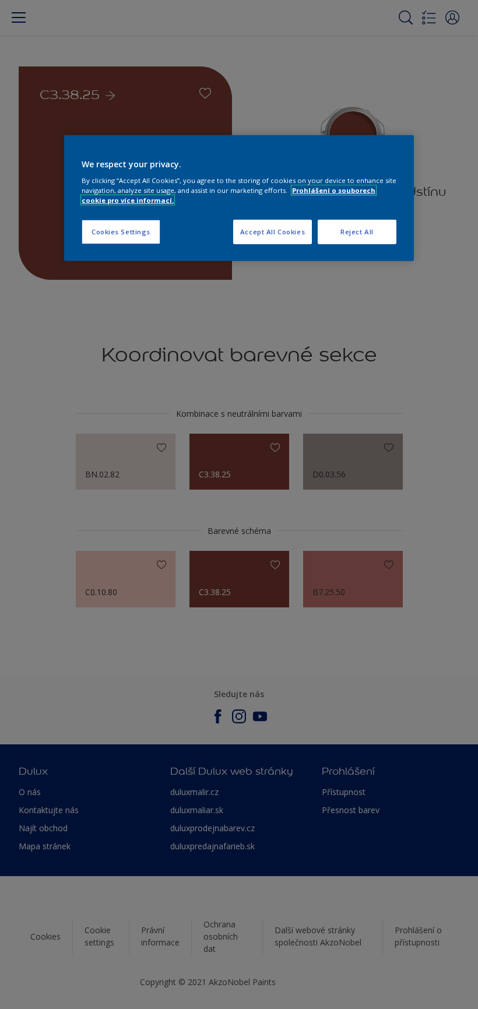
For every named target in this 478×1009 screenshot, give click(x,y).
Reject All (357, 231)
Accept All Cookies (272, 231)
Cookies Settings (121, 231)
